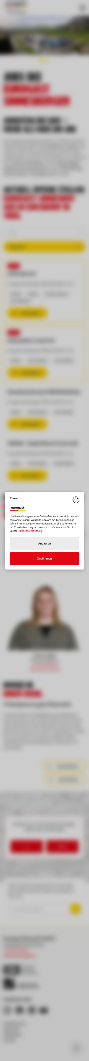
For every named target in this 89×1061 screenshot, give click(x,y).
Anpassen (44, 543)
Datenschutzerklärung (30, 531)
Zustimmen (44, 558)
